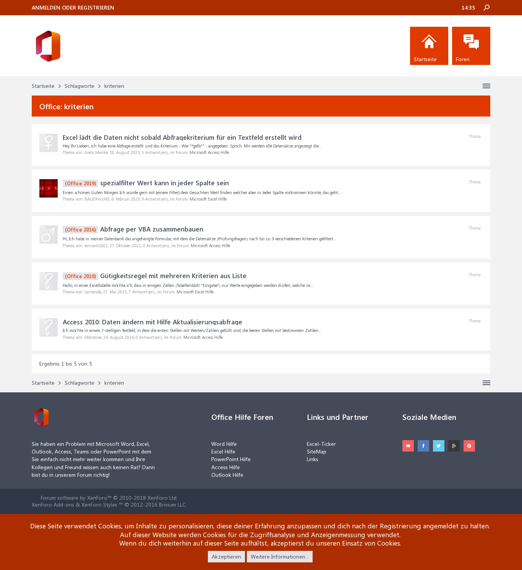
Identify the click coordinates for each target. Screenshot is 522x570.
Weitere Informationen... (280, 556)
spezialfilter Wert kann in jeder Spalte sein (147, 182)
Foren (463, 59)
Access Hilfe (225, 467)
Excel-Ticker (321, 443)
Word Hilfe (224, 443)
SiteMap (316, 451)
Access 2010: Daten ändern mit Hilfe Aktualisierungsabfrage (152, 321)
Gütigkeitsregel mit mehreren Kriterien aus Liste (155, 275)
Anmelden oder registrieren (73, 7)
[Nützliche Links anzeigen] (486, 86)
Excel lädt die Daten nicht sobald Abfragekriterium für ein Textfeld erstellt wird (182, 137)
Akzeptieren (226, 556)
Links (312, 459)
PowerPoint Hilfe (231, 459)
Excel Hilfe (223, 451)
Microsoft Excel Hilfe (208, 199)
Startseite (425, 59)
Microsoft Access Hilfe (209, 152)
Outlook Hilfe (227, 474)
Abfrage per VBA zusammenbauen (134, 229)
